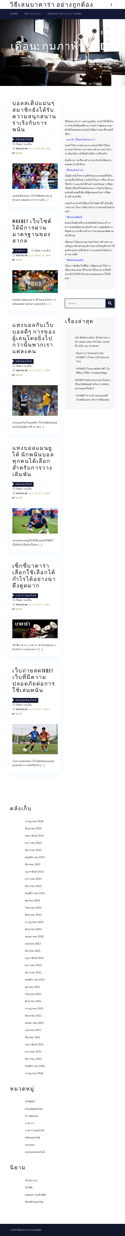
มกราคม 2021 (33, 1051)
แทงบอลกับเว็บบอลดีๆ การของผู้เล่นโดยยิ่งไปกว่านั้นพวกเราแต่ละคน (33, 339)
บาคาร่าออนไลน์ (25, 595)
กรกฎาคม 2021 (34, 1008)
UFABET (30, 1101)
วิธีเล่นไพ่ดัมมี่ (74, 217)
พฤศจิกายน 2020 (35, 1066)
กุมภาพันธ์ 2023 (34, 871)
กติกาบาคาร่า (32, 14)
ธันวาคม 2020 (33, 1059)
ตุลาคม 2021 (32, 987)
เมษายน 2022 (33, 943)
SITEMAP (14, 14)
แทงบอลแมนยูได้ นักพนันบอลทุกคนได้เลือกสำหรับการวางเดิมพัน (33, 462)
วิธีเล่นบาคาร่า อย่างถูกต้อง (51, 5)
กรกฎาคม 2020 (34, 1073)
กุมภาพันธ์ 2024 (34, 835)
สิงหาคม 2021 (33, 1001)
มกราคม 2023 (33, 879)
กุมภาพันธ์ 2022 (34, 958)
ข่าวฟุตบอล (31, 1116)
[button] (111, 5)
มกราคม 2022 (33, 965)
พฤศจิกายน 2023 (35, 857)
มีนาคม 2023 (32, 864)
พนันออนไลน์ (23, 139)
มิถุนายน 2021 (33, 1015)
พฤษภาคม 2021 (34, 1023)
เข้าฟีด (29, 1187)
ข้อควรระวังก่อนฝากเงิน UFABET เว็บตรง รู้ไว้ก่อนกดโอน (92, 357)
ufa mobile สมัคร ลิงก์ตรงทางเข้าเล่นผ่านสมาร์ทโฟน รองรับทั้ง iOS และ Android (92, 341)
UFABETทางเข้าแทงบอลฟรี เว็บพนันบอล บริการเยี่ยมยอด (92, 397)
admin (19, 153)
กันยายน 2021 (33, 994)
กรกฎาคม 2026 (34, 821)
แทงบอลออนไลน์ (25, 700)
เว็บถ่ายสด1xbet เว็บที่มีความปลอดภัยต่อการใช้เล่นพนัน (33, 681)
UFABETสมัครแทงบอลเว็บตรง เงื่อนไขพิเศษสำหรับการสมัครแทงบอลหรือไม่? (92, 384)
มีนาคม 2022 (32, 951)
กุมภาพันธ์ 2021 (34, 1044)
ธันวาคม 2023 (33, 850)
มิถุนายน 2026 (33, 828)
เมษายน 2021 (33, 1030)
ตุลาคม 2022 (32, 900)
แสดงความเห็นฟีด (35, 1194)
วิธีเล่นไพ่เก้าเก (75, 170)
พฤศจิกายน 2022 (35, 893)
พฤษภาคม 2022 (34, 936)
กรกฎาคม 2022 (34, 922)
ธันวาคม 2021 (33, 972)
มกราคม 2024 (33, 843)
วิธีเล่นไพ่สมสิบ (75, 260)
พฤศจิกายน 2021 (35, 979)
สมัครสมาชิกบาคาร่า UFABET (65, 14)
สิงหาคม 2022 (33, 915)
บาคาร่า (20, 251)
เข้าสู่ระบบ (31, 1180)
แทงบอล (30, 1145)
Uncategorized (33, 1109)
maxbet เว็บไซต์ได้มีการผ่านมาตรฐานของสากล (32, 231)
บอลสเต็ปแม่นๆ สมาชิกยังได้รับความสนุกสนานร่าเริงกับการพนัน (34, 117)
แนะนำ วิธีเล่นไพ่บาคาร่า (80, 139)
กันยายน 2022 (33, 907)
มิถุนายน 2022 (33, 929)
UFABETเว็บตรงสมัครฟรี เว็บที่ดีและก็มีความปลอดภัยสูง (93, 370)
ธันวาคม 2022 (33, 886)
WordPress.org (34, 1202)
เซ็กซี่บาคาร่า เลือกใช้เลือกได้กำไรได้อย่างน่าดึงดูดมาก (34, 576)
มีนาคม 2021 (32, 1037)
